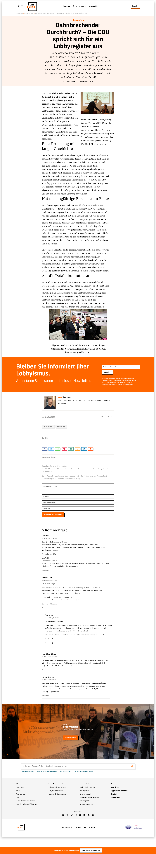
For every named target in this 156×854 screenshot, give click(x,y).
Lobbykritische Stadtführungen (26, 804)
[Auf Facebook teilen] (44, 449)
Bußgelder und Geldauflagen (89, 797)
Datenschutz (80, 827)
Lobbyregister (29, 13)
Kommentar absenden (52, 514)
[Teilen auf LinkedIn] (84, 449)
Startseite (19, 13)
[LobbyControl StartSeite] (23, 827)
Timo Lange (70, 81)
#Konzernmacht (66, 771)
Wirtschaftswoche (64, 104)
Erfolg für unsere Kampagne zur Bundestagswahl (64, 233)
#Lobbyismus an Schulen (84, 771)
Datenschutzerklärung (126, 385)
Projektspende (85, 801)
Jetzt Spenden (84, 791)
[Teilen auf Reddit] (90, 449)
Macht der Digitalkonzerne (57, 794)
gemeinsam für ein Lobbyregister (61, 264)
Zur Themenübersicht (106, 417)
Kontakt (114, 794)
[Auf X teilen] (51, 449)
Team (18, 791)
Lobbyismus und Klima (55, 791)
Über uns (66, 6)
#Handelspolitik (28, 771)
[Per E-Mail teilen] (71, 449)
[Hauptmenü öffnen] (20, 6)
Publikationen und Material (25, 801)
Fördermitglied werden (87, 787)
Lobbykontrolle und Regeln (57, 787)
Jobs (17, 797)
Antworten (45, 570)
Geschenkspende (85, 794)
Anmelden (107, 372)
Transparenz (61, 426)
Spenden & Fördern (86, 784)
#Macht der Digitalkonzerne (47, 771)
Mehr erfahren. (70, 738)
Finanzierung (20, 794)
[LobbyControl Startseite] (31, 6)
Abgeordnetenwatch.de (52, 190)
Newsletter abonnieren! (91, 850)
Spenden (135, 6)
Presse (113, 784)
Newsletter (94, 6)
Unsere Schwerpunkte (56, 784)
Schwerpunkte (79, 6)
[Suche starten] (132, 766)
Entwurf (103, 190)
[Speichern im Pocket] (64, 449)
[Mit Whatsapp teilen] (57, 449)
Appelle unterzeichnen (119, 791)
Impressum (115, 797)
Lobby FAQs (20, 787)
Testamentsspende (86, 804)
